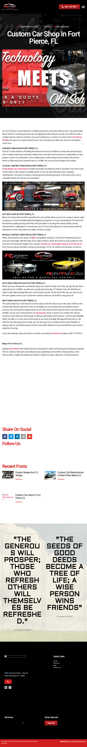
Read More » (19, 479)
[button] (83, 6)
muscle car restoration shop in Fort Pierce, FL (61, 244)
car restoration (62, 26)
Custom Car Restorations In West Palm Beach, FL (70, 474)
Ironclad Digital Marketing (77, 741)
